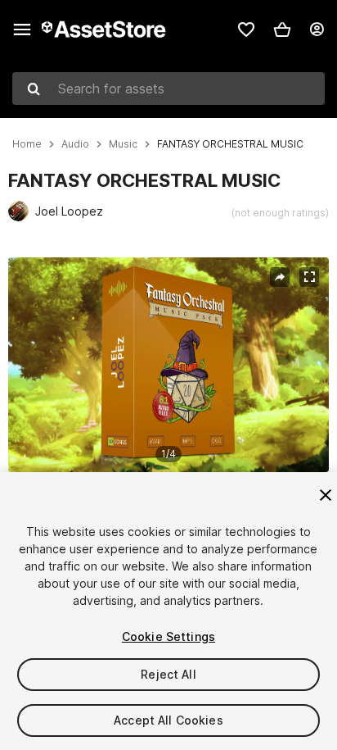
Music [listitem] (123, 144)
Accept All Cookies (168, 720)
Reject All (168, 674)
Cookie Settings (168, 636)
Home (27, 144)
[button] (282, 29)
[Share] (280, 277)
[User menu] (316, 29)
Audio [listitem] (75, 144)
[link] (246, 29)
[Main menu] (22, 29)
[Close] (325, 495)
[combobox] (168, 88)
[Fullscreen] (309, 277)
